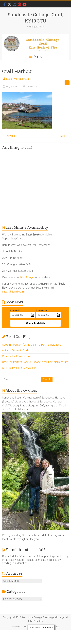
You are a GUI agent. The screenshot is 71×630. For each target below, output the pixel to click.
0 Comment (31, 86)
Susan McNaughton (17, 78)
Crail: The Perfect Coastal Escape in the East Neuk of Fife (35, 362)
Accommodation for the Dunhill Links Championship (31, 344)
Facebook (16, 627)
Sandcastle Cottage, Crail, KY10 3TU (35, 18)
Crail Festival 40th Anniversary (19, 367)
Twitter (26, 627)
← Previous (9, 135)
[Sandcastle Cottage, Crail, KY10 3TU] (35, 43)
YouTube (55, 627)
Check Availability (35, 323)
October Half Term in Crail (17, 356)
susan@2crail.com (13, 291)
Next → (64, 135)
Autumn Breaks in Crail (15, 350)
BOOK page (27, 277)
